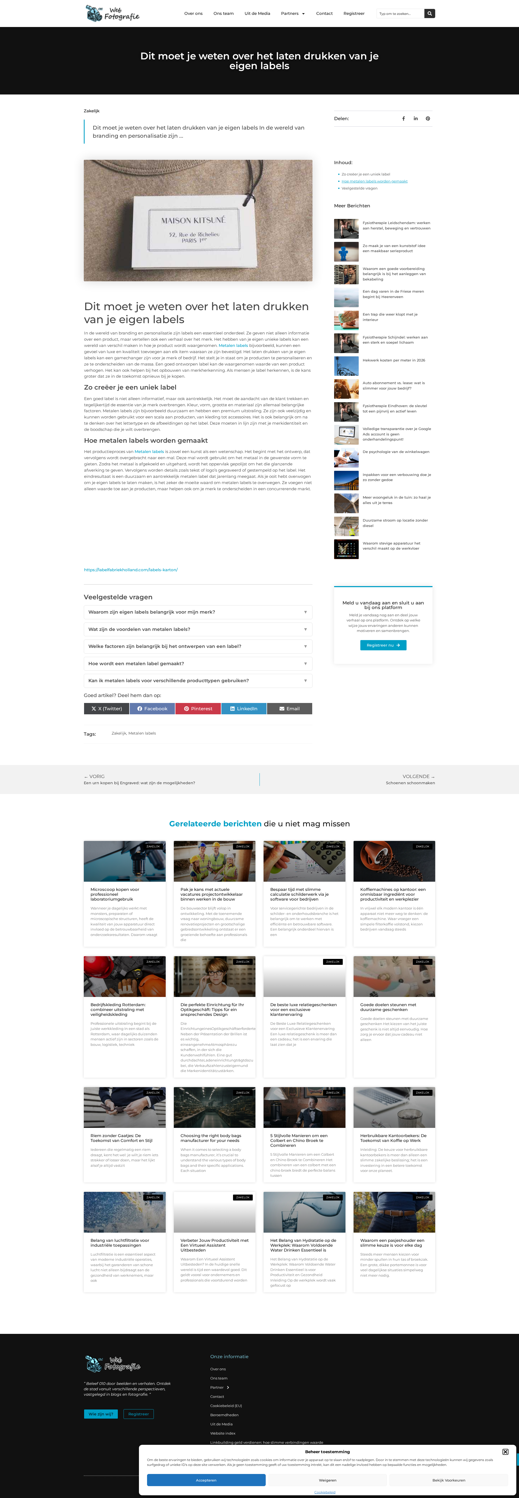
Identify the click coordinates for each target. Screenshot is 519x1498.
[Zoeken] (429, 13)
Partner (217, 1387)
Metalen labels (233, 345)
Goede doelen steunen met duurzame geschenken (388, 1007)
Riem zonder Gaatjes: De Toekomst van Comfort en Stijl (121, 1138)
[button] (505, 1452)
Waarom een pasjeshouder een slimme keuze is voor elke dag (392, 1243)
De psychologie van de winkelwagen (396, 451)
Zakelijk (91, 110)
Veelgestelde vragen (360, 188)
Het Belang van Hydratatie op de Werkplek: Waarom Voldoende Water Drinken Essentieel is (303, 1245)
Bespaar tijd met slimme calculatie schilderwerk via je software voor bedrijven (299, 894)
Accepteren (206, 1480)
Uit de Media (257, 13)
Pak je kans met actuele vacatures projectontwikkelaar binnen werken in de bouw (212, 894)
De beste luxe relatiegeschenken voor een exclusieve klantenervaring (303, 1009)
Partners (290, 13)
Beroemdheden (224, 1415)
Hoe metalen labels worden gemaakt (375, 181)
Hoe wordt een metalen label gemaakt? (198, 663)
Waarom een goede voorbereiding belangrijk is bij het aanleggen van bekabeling (394, 273)
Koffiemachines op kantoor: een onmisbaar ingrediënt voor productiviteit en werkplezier (393, 894)
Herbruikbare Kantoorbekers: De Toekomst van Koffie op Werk (393, 1138)
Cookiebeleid (324, 1492)
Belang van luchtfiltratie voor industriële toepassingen (120, 1243)
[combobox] (400, 13)
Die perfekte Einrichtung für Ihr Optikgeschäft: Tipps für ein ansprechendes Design (212, 1009)
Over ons (193, 13)
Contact (324, 13)
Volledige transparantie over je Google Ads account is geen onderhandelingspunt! (397, 434)
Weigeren (328, 1480)
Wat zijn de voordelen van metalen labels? (198, 629)
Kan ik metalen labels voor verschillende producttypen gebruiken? (198, 680)
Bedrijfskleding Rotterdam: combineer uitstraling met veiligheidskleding (118, 1009)
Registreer (354, 13)
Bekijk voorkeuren (448, 1480)
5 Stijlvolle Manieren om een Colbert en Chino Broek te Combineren (299, 1140)
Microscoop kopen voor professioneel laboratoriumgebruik (115, 894)
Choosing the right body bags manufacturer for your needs (211, 1138)
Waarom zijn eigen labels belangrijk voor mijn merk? (198, 612)
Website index (222, 1433)
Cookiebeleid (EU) (226, 1406)
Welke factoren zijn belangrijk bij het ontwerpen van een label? (198, 646)
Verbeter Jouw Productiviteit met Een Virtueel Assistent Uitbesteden (215, 1245)
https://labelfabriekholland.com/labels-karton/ (131, 569)
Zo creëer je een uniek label (366, 174)
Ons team (224, 13)
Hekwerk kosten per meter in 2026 (394, 360)
